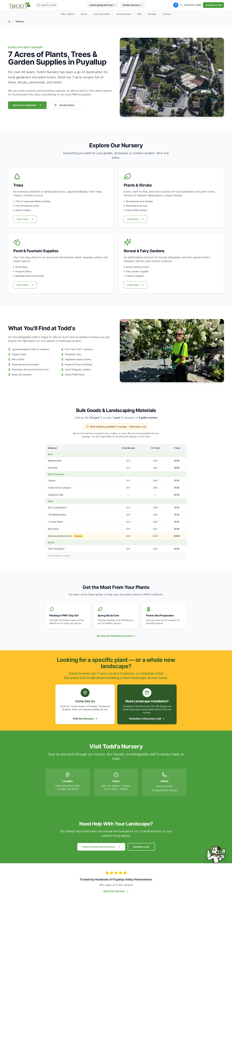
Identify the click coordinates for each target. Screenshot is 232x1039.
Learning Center (101, 14)
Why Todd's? (67, 14)
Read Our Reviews (114, 891)
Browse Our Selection (24, 105)
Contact (167, 14)
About (84, 14)
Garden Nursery (131, 5)
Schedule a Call (213, 5)
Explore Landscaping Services (98, 846)
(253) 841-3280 (192, 5)
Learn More (22, 219)
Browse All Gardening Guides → (116, 635)
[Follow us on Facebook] (175, 5)
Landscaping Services (101, 5)
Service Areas (123, 14)
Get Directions (67, 105)
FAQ (139, 14)
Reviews (152, 14)
